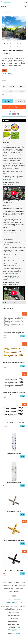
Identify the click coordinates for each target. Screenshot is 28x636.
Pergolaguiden (14, 585)
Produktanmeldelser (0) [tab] (9, 303)
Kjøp (8, 101)
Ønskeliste (21, 101)
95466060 (20, 608)
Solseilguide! (8, 179)
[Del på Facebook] (13, 114)
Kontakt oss (16, 591)
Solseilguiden (22, 585)
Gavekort (22, 588)
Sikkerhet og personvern (11, 602)
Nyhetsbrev (21, 602)
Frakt (10, 599)
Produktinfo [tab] (6, 120)
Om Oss (17, 588)
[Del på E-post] (18, 114)
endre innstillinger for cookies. (15, 629)
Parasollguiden (6, 585)
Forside (2, 9)
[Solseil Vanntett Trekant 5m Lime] (14, 28)
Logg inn (11, 591)
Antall (3, 94)
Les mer (18, 627)
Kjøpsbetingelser (17, 599)
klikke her (14, 278)
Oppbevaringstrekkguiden (19, 582)
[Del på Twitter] (10, 114)
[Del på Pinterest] (15, 114)
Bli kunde (10, 582)
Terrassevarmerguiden (8, 588)
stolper (13, 276)
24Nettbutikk (17, 633)
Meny (4, 6)
